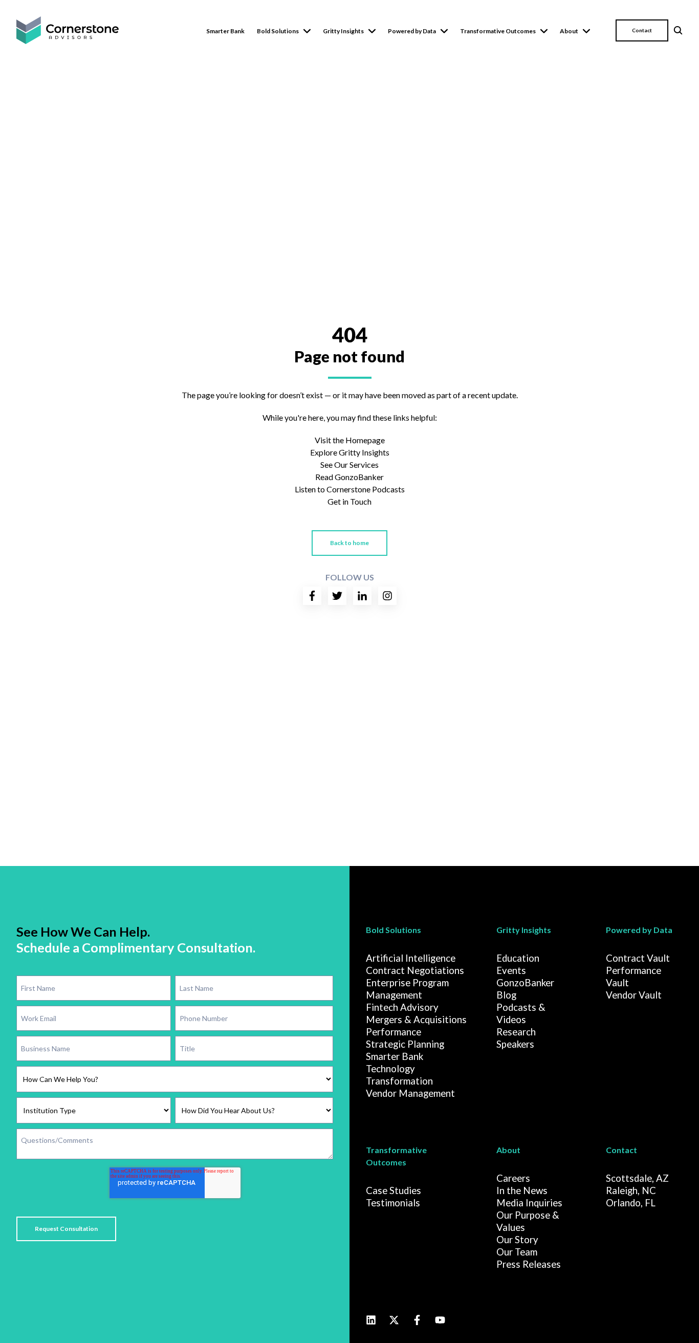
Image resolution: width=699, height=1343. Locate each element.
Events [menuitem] (511, 970)
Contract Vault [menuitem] (638, 958)
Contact (642, 30)
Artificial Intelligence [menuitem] (410, 958)
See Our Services (349, 464)
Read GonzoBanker (349, 477)
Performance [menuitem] (393, 1031)
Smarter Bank (225, 31)
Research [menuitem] (516, 1031)
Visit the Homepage (350, 440)
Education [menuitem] (517, 958)
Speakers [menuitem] (515, 1044)
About (569, 31)
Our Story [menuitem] (517, 1239)
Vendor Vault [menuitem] (634, 995)
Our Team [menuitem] (516, 1252)
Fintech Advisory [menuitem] (402, 1007)
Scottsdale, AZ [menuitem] (637, 1178)
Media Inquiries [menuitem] (529, 1202)
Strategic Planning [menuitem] (405, 1044)
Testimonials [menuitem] (393, 1202)
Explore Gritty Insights (349, 452)
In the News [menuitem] (522, 1190)
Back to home (349, 543)
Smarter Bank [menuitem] (394, 1056)
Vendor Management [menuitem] (410, 1093)
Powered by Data (412, 31)
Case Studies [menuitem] (393, 1190)
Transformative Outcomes (498, 31)
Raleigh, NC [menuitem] (631, 1190)
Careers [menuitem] (513, 1178)
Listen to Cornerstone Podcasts (350, 489)
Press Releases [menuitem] (528, 1264)
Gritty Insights (343, 31)
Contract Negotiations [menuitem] (415, 970)
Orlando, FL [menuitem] (631, 1202)
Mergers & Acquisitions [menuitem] (416, 1019)
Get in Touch (349, 501)
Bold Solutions (278, 31)
